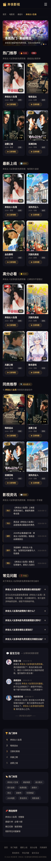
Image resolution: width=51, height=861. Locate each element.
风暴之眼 (14, 757)
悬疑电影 (26, 782)
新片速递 (10, 787)
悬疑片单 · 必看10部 (13, 821)
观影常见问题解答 (13, 831)
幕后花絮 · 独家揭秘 (13, 826)
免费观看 (23, 787)
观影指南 (35, 798)
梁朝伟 (18, 793)
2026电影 (11, 798)
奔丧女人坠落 (16, 739)
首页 (4, 14)
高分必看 (33, 847)
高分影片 (38, 782)
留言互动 (35, 853)
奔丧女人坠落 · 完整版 (14, 817)
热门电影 (14, 847)
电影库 (12, 14)
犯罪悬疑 (30, 793)
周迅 (9, 793)
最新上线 (23, 847)
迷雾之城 (14, 763)
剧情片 (34, 787)
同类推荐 (43, 847)
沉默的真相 (15, 751)
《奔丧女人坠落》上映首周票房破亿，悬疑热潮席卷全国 (23, 510)
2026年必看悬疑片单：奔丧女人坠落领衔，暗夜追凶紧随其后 (24, 536)
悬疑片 (20, 14)
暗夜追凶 (14, 745)
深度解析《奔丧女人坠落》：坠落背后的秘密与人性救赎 (24, 550)
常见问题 (25, 853)
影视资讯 (23, 798)
